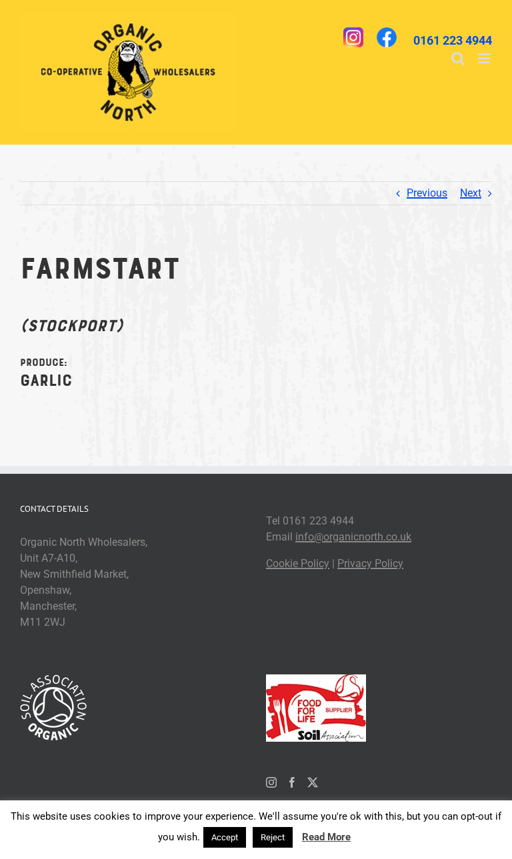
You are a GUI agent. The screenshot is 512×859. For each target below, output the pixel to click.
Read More (326, 837)
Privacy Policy (370, 563)
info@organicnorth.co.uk (353, 536)
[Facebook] (292, 782)
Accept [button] (224, 837)
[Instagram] (271, 782)
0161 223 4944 (452, 40)
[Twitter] (312, 782)
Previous (427, 193)
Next (470, 193)
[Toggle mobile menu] (485, 58)
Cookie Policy (297, 563)
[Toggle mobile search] (458, 58)
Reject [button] (273, 837)
